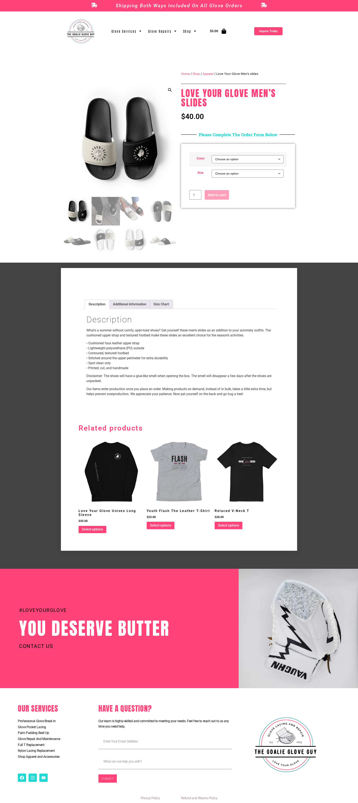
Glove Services (124, 31)
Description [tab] (97, 304)
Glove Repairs (160, 31)
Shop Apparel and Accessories (38, 757)
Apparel (208, 74)
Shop (187, 31)
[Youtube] (43, 778)
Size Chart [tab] (161, 304)
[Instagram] (33, 778)
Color (201, 158)
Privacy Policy (150, 798)
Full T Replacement (31, 745)
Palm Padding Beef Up (33, 733)
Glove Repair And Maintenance (39, 739)
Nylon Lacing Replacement (36, 751)
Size (200, 172)
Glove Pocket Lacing (32, 727)
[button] (170, 90)
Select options (92, 529)
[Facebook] (22, 778)
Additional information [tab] (129, 304)
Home (185, 74)
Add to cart (217, 195)
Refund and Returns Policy (199, 798)
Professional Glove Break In (37, 721)
